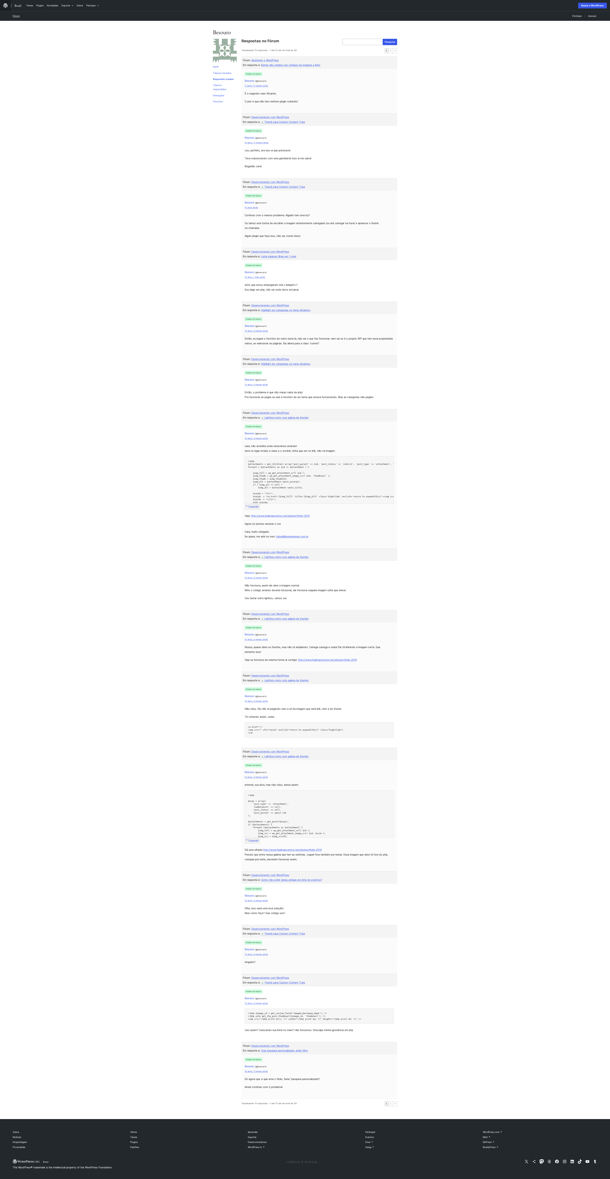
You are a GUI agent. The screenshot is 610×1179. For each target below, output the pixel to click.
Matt (486, 1137)
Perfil (215, 66)
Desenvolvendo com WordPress (270, 117)
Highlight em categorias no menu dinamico (285, 310)
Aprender (253, 1132)
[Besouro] (225, 51)
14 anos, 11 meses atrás (256, 142)
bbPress (488, 1142)
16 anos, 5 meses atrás (256, 1071)
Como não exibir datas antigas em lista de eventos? (291, 879)
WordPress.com (492, 1132)
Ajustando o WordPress (265, 60)
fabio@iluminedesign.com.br (292, 536)
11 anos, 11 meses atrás (256, 86)
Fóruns (16, 16)
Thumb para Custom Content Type (284, 122)
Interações (218, 95)
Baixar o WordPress (592, 5)
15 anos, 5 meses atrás (256, 1003)
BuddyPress (490, 1147)
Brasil (45, 1162)
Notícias (17, 1137)
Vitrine (133, 1132)
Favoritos (218, 101)
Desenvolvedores (257, 1142)
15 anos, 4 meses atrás (256, 331)
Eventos (369, 1137)
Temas (133, 1137)
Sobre (16, 1132)
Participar (370, 1132)
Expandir (253, 506)
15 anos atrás (251, 207)
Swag (369, 1147)
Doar (369, 1142)
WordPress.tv (256, 1147)
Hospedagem (20, 1142)
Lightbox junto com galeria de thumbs (286, 417)
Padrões (134, 1147)
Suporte (252, 1137)
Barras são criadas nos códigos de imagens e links (290, 65)
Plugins (134, 1142)
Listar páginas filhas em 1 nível (278, 256)
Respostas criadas (223, 79)
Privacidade (19, 1147)
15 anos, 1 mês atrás (255, 277)
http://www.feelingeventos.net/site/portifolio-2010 (280, 515)
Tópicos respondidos (219, 87)
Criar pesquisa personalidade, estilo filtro (284, 1050)
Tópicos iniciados (222, 73)
